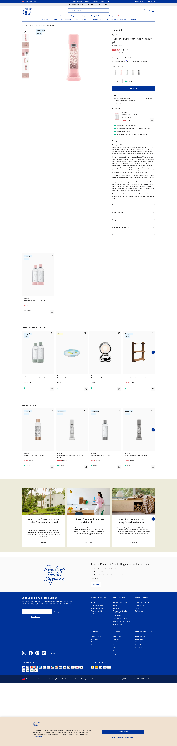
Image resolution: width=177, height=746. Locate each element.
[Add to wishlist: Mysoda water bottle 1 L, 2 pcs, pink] (51, 255)
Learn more (94, 578)
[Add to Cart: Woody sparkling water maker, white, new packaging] (86, 467)
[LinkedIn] (44, 653)
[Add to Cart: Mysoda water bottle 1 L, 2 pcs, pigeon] (52, 389)
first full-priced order (140, 134)
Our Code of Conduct (120, 619)
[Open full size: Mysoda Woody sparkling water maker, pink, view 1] (73, 58)
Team (137, 608)
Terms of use (74, 679)
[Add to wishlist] (108, 30)
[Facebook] (31, 653)
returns (127, 131)
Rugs (114, 654)
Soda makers (50, 25)
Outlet (120, 16)
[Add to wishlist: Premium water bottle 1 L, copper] (51, 410)
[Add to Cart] (152, 120)
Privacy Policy (38, 736)
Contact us (94, 617)
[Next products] (153, 352)
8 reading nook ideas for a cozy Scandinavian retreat (133, 521)
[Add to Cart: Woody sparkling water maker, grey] (153, 467)
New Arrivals (59, 16)
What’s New (117, 636)
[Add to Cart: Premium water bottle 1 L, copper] (52, 467)
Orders (93, 602)
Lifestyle (123, 20)
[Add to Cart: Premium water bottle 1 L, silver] (119, 467)
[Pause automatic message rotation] (108, 1)
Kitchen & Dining (66, 20)
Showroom (94, 639)
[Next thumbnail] (25, 81)
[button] (145, 10)
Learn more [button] (117, 103)
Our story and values (120, 602)
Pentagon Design (117, 45)
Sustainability (117, 608)
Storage (85, 20)
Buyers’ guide (117, 624)
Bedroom (94, 20)
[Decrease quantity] (113, 81)
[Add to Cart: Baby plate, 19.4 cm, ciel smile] (86, 389)
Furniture (45, 20)
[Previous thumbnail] (25, 32)
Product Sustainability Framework (120, 612)
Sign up (56, 612)
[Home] (23, 25)
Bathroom (104, 20)
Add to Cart (133, 88)
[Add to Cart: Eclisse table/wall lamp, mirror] (119, 389)
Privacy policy (85, 679)
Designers (112, 16)
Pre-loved (94, 645)
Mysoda (114, 35)
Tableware (116, 651)
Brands (105, 16)
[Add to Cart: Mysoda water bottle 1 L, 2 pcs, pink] (52, 312)
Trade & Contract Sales (142, 602)
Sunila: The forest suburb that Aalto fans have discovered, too (44, 522)
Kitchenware (29, 25)
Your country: (26, 617)
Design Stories (95, 16)
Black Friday (139, 648)
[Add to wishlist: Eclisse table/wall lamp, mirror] (119, 333)
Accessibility (106, 679)
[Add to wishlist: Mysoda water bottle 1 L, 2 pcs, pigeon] (51, 333)
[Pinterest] (37, 653)
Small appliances (40, 25)
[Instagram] (24, 653)
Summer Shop (70, 16)
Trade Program (140, 605)
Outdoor (114, 20)
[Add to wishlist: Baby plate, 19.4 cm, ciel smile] (85, 333)
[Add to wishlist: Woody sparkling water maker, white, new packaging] (85, 410)
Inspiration (85, 16)
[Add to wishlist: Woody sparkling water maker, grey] (152, 410)
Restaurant (94, 642)
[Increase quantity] (121, 81)
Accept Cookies (123, 731)
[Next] (153, 519)
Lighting (54, 20)
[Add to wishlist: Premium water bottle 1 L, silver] (119, 410)
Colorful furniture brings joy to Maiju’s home (88, 521)
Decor (77, 20)
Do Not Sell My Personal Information (58, 679)
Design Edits (139, 639)
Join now (96, 584)
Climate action (117, 616)
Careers (115, 605)
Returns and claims (97, 611)
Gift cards (138, 642)
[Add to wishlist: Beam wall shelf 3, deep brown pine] (152, 333)
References (139, 611)
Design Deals (139, 645)
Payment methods (97, 605)
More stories (151, 485)
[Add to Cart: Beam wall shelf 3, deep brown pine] (153, 389)
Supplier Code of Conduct (121, 622)
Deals (78, 16)
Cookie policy (95, 679)
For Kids (133, 20)
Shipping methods (97, 608)
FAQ (92, 614)
